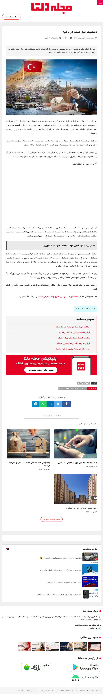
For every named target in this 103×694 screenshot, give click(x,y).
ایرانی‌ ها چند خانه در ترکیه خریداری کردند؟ (71, 343)
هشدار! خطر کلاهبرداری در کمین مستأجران (77, 462)
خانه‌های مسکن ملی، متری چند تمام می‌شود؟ (58, 296)
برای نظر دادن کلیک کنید (51, 415)
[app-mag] (51, 357)
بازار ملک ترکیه (80, 388)
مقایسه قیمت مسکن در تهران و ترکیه (73, 337)
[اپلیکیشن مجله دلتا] (76, 668)
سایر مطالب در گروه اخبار (88, 424)
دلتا (86, 690)
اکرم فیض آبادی (83, 383)
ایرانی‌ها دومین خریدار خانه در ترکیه (74, 332)
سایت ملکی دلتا (11, 17)
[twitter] (58, 404)
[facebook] (66, 404)
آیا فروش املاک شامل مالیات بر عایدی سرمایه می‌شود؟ (29, 464)
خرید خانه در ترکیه (66, 388)
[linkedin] (50, 404)
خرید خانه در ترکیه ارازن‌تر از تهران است (73, 348)
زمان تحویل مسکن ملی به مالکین (81, 508)
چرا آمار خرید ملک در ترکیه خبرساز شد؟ (73, 326)
